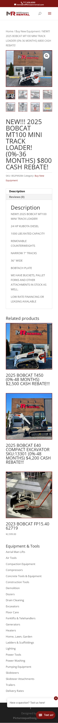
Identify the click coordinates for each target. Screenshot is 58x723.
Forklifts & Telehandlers (20, 618)
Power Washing (15, 660)
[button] (46, 56)
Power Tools (13, 654)
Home (9, 31)
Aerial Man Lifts (15, 552)
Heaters (11, 630)
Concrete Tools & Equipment (24, 576)
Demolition (13, 588)
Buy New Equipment (27, 31)
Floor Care (12, 612)
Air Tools (11, 558)
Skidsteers (12, 673)
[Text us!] (45, 716)
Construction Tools (17, 582)
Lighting (11, 648)
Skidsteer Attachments (20, 679)
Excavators (12, 606)
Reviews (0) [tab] (16, 197)
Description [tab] (17, 191)
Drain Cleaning (15, 600)
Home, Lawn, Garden (19, 636)
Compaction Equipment (20, 564)
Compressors (14, 570)
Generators (13, 624)
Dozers (10, 594)
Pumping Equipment (18, 667)
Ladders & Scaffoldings (20, 642)
